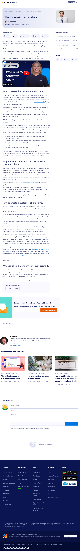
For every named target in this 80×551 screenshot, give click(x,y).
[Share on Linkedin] (65, 59)
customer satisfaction (32, 182)
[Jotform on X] (7, 548)
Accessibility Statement (42, 544)
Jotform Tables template (24, 256)
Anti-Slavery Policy (56, 544)
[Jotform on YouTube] (25, 548)
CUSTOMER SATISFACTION (9, 373)
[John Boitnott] (6, 21)
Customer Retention (7, 323)
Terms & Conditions (9, 544)
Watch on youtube (7, 84)
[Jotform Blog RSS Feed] (76, 59)
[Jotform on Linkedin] (10, 548)
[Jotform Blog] (16, 548)
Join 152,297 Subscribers (49, 310)
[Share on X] (57, 59)
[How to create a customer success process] (40, 363)
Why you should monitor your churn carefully (67, 49)
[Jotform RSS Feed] (19, 548)
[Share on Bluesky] (72, 59)
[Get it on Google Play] (69, 473)
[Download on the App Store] (69, 478)
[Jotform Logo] (6, 2)
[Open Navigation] (77, 2)
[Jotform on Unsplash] (28, 548)
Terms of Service (43, 428)
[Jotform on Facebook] (5, 548)
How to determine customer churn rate (65, 36)
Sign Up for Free (71, 2)
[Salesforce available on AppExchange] (69, 483)
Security (30, 544)
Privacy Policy (35, 428)
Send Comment (71, 424)
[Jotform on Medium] (13, 548)
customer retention (39, 102)
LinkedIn (18, 345)
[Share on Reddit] (68, 59)
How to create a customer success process (38, 377)
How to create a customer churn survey (66, 45)
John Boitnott (12, 21)
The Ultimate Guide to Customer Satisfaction (10, 377)
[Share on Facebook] (61, 59)
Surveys (14, 2)
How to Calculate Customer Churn (18, 63)
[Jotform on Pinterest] (22, 548)
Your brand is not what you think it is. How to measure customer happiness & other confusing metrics (66, 379)
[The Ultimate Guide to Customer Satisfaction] (13, 363)
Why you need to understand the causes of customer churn (66, 40)
